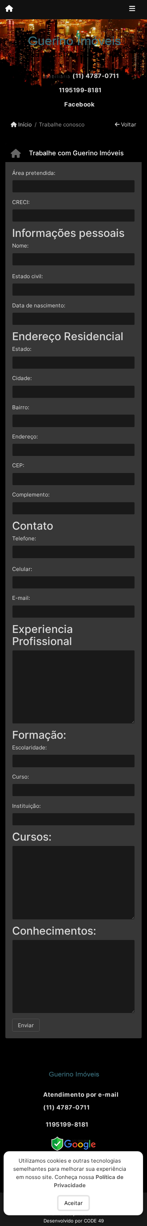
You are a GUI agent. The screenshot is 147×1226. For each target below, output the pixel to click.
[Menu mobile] (9, 9)
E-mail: (21, 597)
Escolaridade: (29, 747)
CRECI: (21, 202)
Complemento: (31, 494)
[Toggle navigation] (132, 9)
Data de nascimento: (38, 305)
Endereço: (25, 436)
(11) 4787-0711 (95, 75)
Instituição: (26, 805)
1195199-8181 (80, 90)
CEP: (18, 465)
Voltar (128, 124)
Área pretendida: (33, 173)
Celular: (22, 569)
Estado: (21, 349)
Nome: (20, 245)
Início (24, 124)
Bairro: (20, 407)
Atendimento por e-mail (80, 1094)
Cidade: (22, 378)
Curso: (20, 776)
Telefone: (24, 538)
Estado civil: (27, 276)
